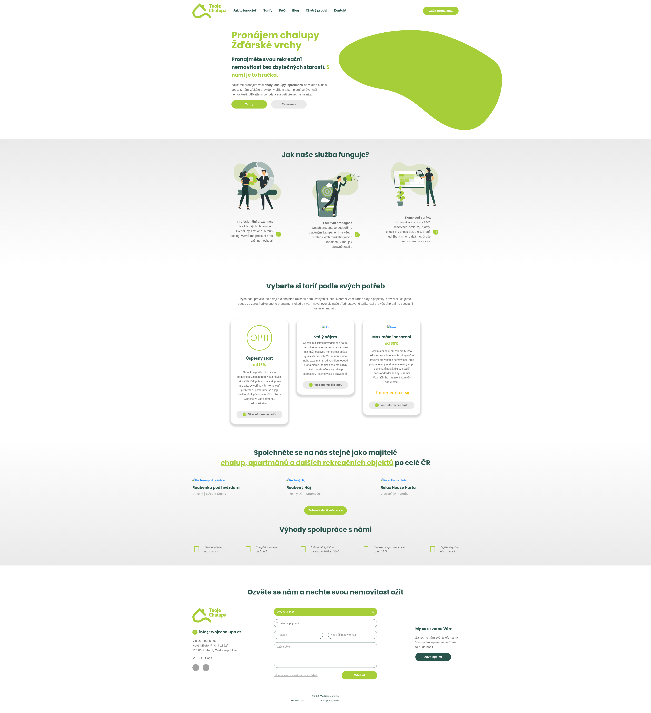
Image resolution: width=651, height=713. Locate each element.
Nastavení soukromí (306, 706)
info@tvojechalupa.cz (220, 632)
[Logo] (209, 10)
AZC (365, 706)
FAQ (282, 10)
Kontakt (340, 10)
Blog (295, 10)
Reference (289, 104)
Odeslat (359, 675)
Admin (287, 706)
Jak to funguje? (245, 10)
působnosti (311, 700)
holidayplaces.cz (350, 700)
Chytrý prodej (316, 10)
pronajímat (441, 10)
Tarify (267, 10)
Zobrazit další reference (325, 510)
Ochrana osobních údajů (335, 706)
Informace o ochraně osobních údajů (296, 675)
